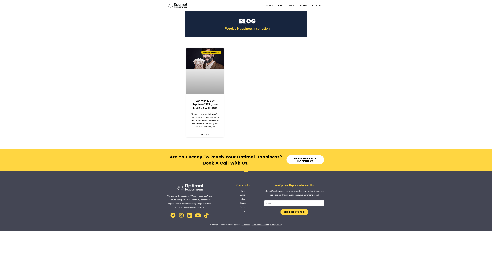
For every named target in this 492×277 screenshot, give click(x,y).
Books (303, 5)
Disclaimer (246, 224)
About (269, 5)
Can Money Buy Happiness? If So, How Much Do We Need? (205, 104)
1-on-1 (291, 5)
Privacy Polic (275, 224)
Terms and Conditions (260, 224)
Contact (317, 5)
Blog (280, 5)
